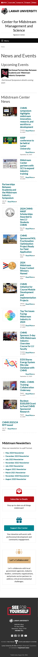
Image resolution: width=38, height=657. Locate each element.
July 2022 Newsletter (14, 466)
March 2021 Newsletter (15, 472)
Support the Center (19, 528)
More (34, 2)
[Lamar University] (19, 11)
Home (3, 47)
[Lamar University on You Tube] (25, 635)
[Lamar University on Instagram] (18, 635)
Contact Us (19, 2)
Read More (30, 131)
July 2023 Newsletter (14, 459)
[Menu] (2, 40)
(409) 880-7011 (19, 630)
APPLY (5, 2)
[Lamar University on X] (12, 635)
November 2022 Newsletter (17, 463)
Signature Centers (19, 35)
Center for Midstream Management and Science (19, 26)
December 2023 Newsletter (17, 456)
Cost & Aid (11, 2)
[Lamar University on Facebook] (15, 635)
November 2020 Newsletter (17, 476)
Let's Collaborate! (19, 560)
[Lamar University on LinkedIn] (22, 635)
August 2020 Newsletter (15, 479)
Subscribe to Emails (19, 499)
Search (28, 2)
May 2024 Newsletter (14, 453)
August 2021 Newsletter (15, 469)
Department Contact (23, 647)
